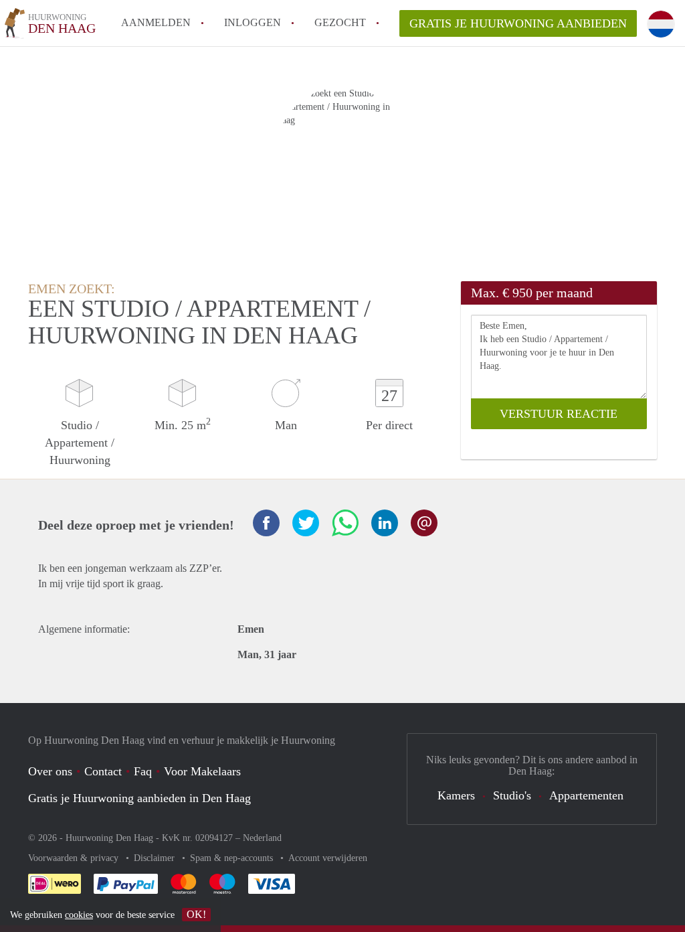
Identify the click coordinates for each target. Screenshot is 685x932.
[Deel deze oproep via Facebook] (266, 523)
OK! (196, 914)
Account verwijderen (327, 858)
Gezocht (340, 22)
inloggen (252, 22)
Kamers (456, 795)
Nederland (262, 838)
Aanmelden (156, 22)
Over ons (50, 771)
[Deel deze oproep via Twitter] (305, 523)
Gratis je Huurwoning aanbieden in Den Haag (139, 798)
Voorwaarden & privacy (74, 858)
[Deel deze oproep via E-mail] (424, 523)
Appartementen (586, 795)
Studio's (512, 795)
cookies (79, 915)
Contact (103, 771)
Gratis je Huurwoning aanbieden (518, 23)
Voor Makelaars (202, 771)
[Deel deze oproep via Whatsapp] (345, 523)
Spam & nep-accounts (233, 858)
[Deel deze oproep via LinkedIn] (384, 523)
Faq (143, 771)
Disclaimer (155, 858)
